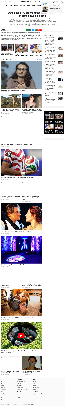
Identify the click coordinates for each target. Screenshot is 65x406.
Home (7, 5)
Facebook (45, 394)
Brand (33, 383)
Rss (39, 397)
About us (34, 381)
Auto (2, 395)
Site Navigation (35, 387)
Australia (19, 393)
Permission (19, 383)
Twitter (37, 394)
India (2, 381)
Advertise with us (21, 381)
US (1, 383)
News (11, 5)
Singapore (19, 397)
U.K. (18, 399)
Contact (34, 389)
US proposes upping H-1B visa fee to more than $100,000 (50, 94)
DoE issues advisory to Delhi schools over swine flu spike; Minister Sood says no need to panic (36, 54)
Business (16, 5)
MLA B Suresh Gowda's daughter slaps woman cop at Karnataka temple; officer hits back (21, 54)
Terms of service (21, 387)
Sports (33, 5)
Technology (22, 5)
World (2, 385)
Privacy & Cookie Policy (22, 389)
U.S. (18, 401)
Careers (34, 385)
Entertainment (40, 5)
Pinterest (45, 397)
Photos (2, 397)
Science (28, 5)
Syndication (19, 385)
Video (2, 399)
